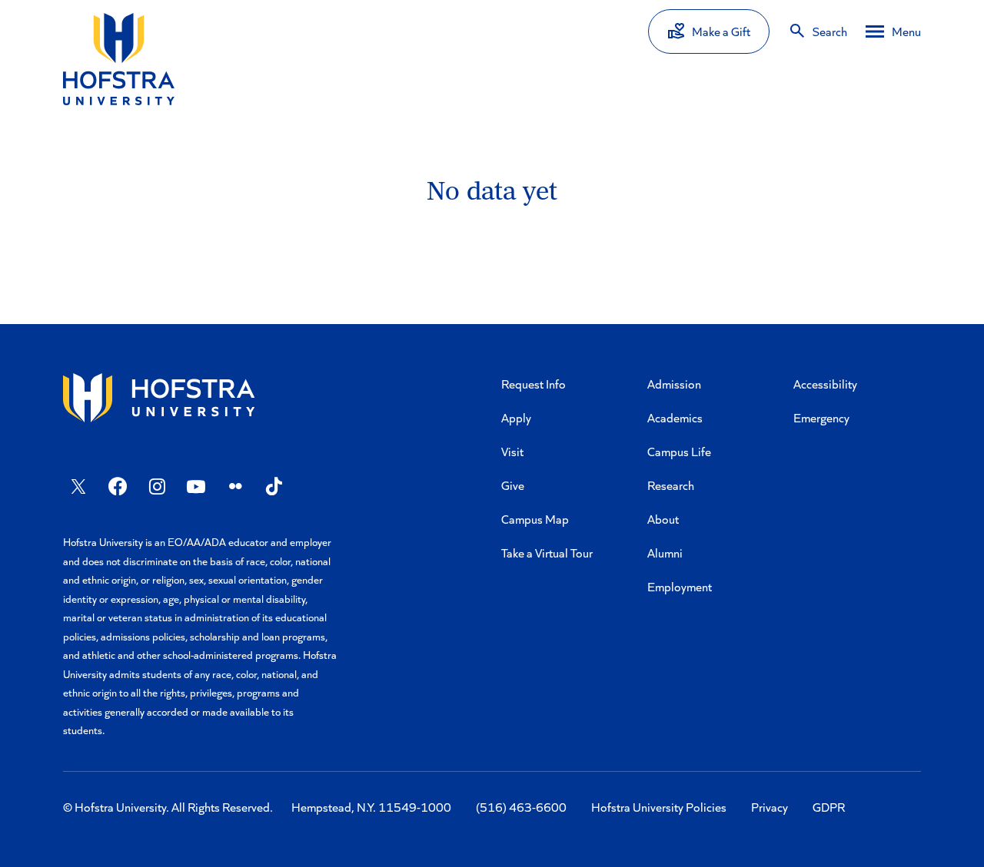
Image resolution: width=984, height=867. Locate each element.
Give (512, 485)
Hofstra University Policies (658, 807)
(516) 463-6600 (521, 807)
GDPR (829, 807)
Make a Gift (721, 31)
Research (670, 485)
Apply (516, 417)
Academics (675, 417)
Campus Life (679, 451)
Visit (512, 451)
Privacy (769, 807)
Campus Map (535, 519)
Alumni (665, 552)
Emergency (821, 417)
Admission (674, 384)
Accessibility (825, 384)
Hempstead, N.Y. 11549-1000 (371, 807)
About (663, 519)
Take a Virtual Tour (547, 552)
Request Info (533, 384)
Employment (679, 586)
